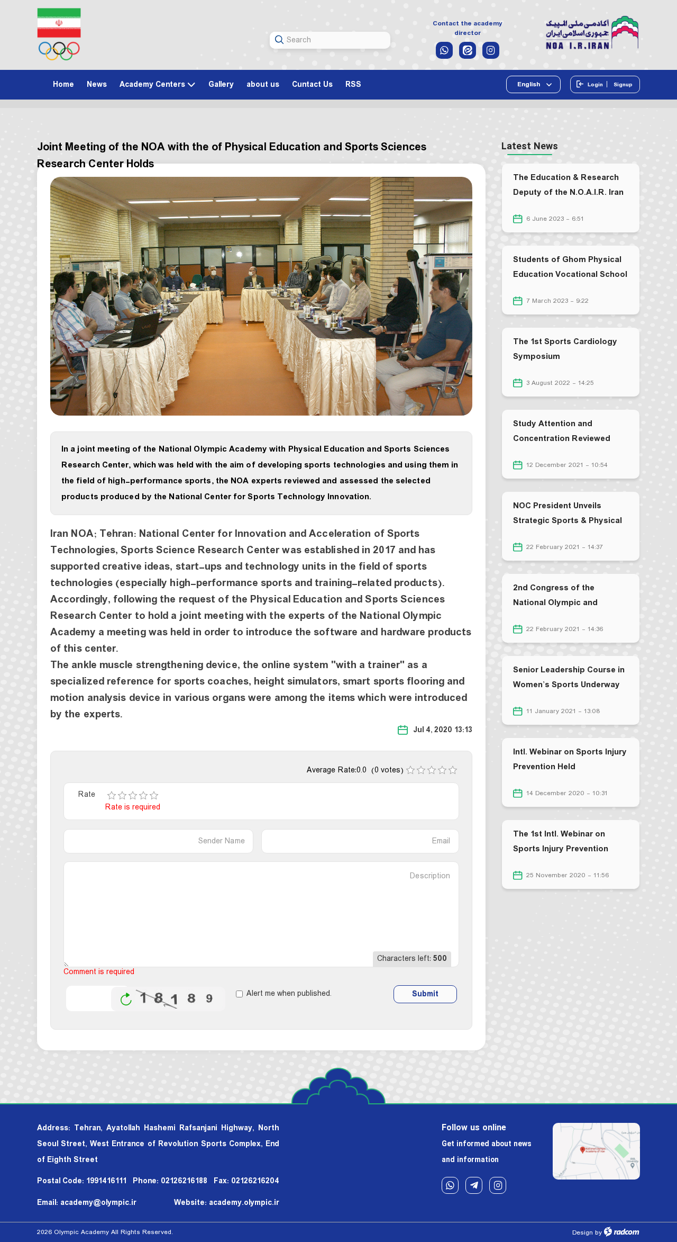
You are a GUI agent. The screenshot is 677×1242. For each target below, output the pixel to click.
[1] (111, 795)
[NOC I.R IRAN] (59, 34)
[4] (143, 795)
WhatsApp (450, 1185)
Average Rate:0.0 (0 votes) (355, 770)
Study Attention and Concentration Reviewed (561, 431)
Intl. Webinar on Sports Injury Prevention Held (570, 759)
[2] (122, 795)
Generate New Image (125, 999)
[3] (133, 795)
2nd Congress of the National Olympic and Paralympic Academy (555, 602)
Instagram (497, 1185)
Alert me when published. (289, 994)
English (529, 84)
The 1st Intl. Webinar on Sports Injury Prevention (560, 841)
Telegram (473, 1185)
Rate (86, 794)
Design (582, 1233)
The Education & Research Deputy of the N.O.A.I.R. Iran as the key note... (568, 192)
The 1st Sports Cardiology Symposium (565, 349)
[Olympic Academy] (592, 33)
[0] (410, 770)
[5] (154, 795)
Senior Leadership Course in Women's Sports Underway (569, 677)
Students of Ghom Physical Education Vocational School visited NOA (570, 274)
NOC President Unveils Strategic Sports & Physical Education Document (567, 520)
